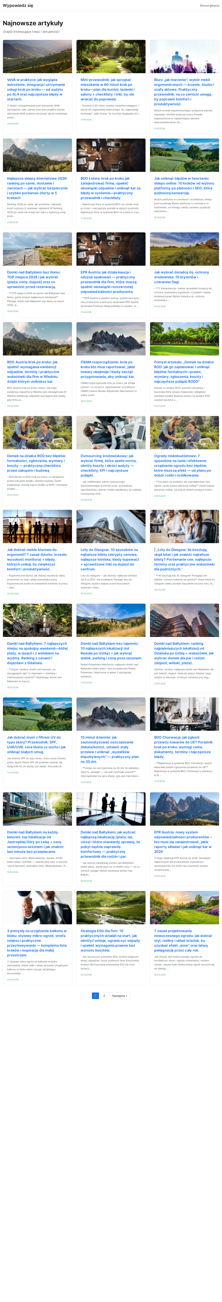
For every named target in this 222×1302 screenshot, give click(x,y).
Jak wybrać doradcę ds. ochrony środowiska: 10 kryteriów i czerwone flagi (181, 277)
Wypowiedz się (18, 5)
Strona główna (209, 5)
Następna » (119, 995)
